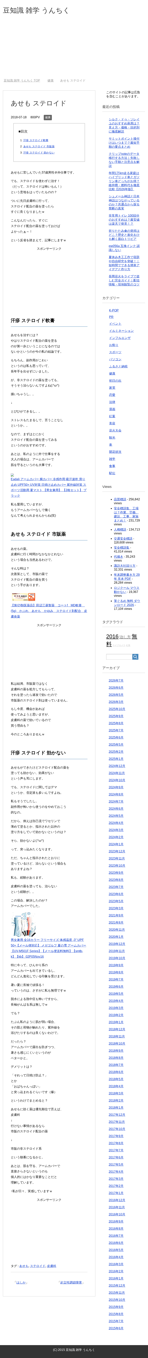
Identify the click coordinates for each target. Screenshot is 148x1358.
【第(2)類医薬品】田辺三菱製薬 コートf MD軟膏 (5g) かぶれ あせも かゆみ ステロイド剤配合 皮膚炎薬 (49, 611)
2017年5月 (116, 1164)
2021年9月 (116, 915)
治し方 (125, 637)
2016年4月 (116, 1257)
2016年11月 (117, 1207)
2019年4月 (116, 1000)
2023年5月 (116, 901)
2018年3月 (116, 1093)
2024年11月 (117, 773)
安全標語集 (121, 547)
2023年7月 (116, 887)
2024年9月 (116, 787)
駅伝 (112, 473)
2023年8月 (116, 879)
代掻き (118, 556)
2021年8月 (116, 922)
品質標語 (120, 499)
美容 (112, 423)
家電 (112, 387)
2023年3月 (116, 908)
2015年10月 (117, 1299)
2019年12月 (117, 944)
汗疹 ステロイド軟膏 (35, 140)
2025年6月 (116, 737)
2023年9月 (116, 872)
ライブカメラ (119, 645)
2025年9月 (116, 716)
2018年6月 (116, 1072)
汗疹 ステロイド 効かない (39, 152)
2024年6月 (116, 808)
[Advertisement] (74, 50)
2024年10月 (117, 780)
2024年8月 (116, 794)
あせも (24, 1266)
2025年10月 (117, 709)
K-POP (114, 310)
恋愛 (112, 394)
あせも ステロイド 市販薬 (39, 146)
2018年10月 (117, 1043)
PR (111, 317)
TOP (22, 80)
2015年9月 (116, 1307)
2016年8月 (116, 1228)
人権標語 (120, 529)
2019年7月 (116, 979)
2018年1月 (116, 1107)
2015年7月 (116, 1321)
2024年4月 (116, 823)
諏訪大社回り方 (124, 565)
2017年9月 (116, 1136)
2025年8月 (116, 723)
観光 (112, 437)
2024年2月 (116, 837)
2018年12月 (117, 1029)
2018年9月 (116, 1050)
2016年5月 (116, 1250)
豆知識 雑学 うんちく (36, 10)
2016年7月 (116, 1235)
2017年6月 (116, 1157)
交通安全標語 (123, 538)
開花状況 (115, 451)
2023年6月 (116, 894)
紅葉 (112, 416)
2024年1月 (116, 844)
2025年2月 (116, 751)
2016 (112, 636)
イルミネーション (121, 330)
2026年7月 (116, 680)
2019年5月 (116, 993)
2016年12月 (117, 1200)
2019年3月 (116, 1008)
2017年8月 (116, 1143)
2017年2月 (116, 1186)
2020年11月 (117, 929)
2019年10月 (117, 958)
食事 (112, 466)
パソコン (115, 359)
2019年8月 (116, 972)
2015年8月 (116, 1314)
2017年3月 (116, 1178)
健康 (47, 117)
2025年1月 (116, 758)
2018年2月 (116, 1100)
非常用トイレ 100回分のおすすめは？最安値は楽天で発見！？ (124, 219)
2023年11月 (117, 858)
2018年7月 (116, 1065)
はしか (21, 1282)
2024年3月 (116, 830)
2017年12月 (117, 1114)
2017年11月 (117, 1121)
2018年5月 (116, 1079)
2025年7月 (116, 730)
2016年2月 (116, 1271)
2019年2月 (116, 1015)
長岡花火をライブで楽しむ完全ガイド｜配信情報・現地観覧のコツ (124, 280)
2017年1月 (116, 1193)
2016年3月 (116, 1264)
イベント (115, 323)
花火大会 (115, 430)
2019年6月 (116, 986)
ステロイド (37, 1266)
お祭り (113, 345)
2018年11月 (117, 1036)
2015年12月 (117, 1285)
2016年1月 (116, 1278)
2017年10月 (117, 1129)
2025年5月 (116, 744)
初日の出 (115, 380)
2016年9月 (116, 1221)
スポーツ (115, 352)
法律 (112, 402)
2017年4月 (116, 1171)
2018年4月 (116, 1086)
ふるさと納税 (118, 366)
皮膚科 (51, 1266)
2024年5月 (116, 815)
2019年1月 (116, 1022)
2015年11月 (117, 1292)
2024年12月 (117, 766)
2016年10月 (117, 1214)
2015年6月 (116, 1328)
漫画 (112, 409)
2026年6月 (116, 687)
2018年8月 (116, 1057)
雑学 (112, 459)
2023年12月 (117, 851)
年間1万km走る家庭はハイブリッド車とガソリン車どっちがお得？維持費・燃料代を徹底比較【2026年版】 (124, 181)
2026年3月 (116, 702)
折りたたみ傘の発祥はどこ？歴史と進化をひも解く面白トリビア (124, 234)
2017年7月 (116, 1150)
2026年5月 (116, 694)
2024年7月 (116, 801)
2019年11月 (117, 951)
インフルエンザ (120, 338)
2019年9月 (116, 965)
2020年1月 (116, 936)
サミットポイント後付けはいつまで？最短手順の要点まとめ (124, 142)
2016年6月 (116, 1242)
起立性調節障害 (71, 1282)
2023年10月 (117, 865)
